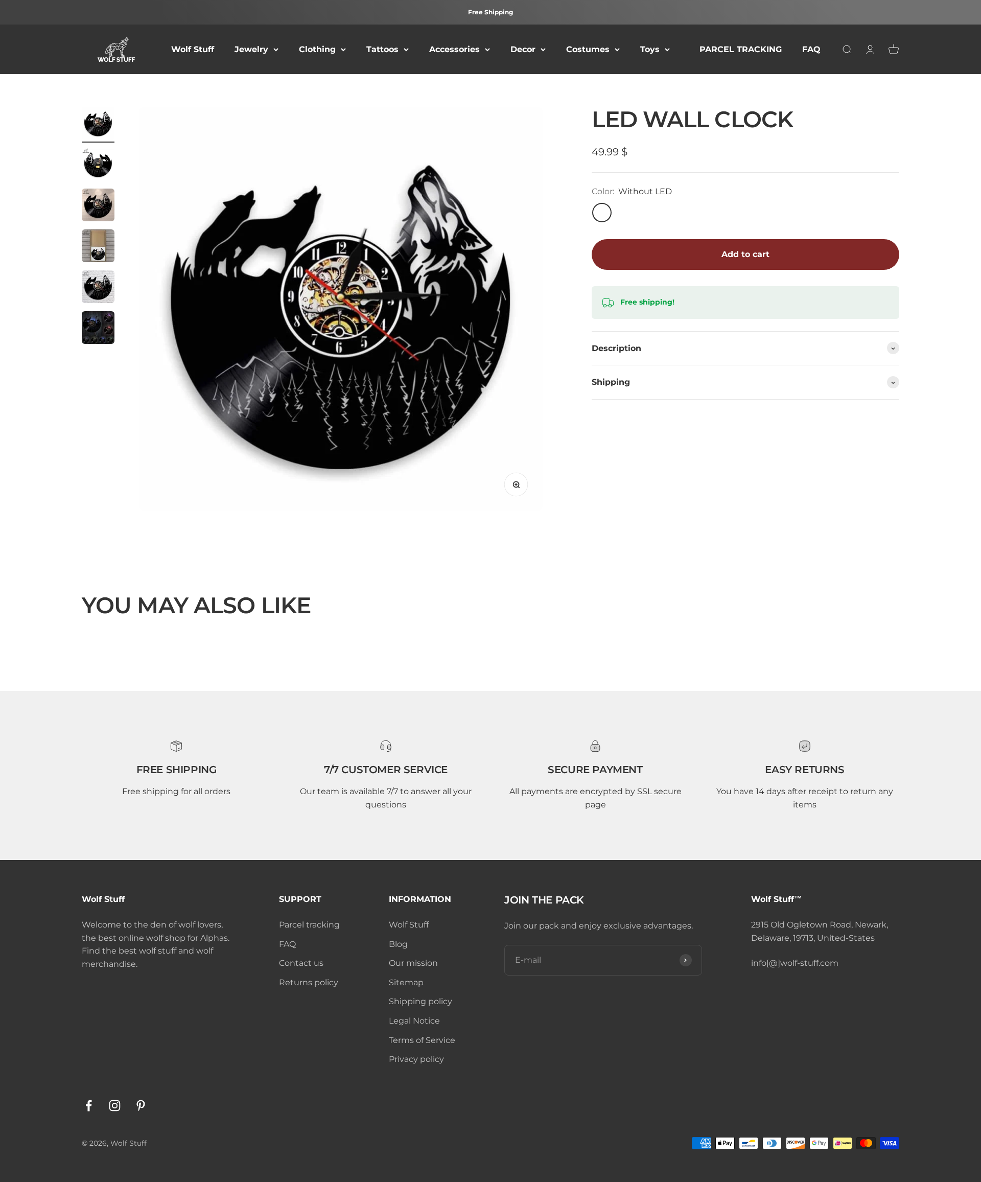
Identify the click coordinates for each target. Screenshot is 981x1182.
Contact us (301, 963)
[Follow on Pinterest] (141, 1106)
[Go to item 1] (98, 125)
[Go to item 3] (98, 206)
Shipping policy (420, 1001)
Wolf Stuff (192, 49)
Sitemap (406, 982)
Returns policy (308, 982)
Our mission (413, 963)
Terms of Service (422, 1040)
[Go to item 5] (98, 288)
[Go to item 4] (98, 247)
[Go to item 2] (98, 165)
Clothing (317, 49)
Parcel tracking (309, 925)
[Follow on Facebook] (89, 1106)
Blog (398, 944)
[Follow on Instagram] (115, 1106)
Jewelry (251, 49)
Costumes (588, 49)
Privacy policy (416, 1059)
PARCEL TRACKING (740, 49)
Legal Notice (414, 1021)
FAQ (811, 49)
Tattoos (382, 49)
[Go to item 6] (98, 329)
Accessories (454, 49)
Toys (650, 49)
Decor (522, 49)
